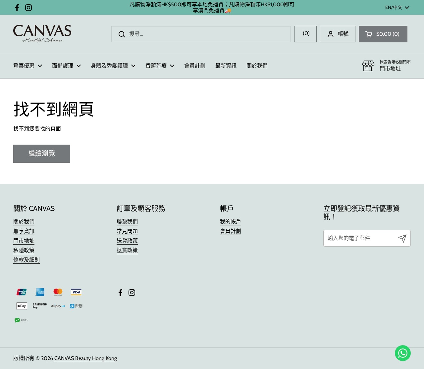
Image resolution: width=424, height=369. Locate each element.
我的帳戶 (230, 221)
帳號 (343, 34)
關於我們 (23, 221)
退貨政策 (127, 250)
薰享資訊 (23, 231)
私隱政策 (23, 250)
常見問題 (127, 231)
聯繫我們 (127, 221)
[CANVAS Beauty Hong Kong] (42, 34)
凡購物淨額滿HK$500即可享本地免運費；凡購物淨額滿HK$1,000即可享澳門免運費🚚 (212, 7)
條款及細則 (26, 260)
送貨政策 (127, 241)
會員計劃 (230, 231)
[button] (383, 34)
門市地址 (23, 241)
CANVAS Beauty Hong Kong (85, 358)
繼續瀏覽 (41, 154)
